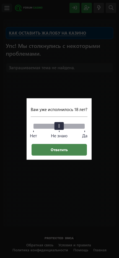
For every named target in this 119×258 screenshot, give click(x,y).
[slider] (59, 126)
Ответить (59, 149)
